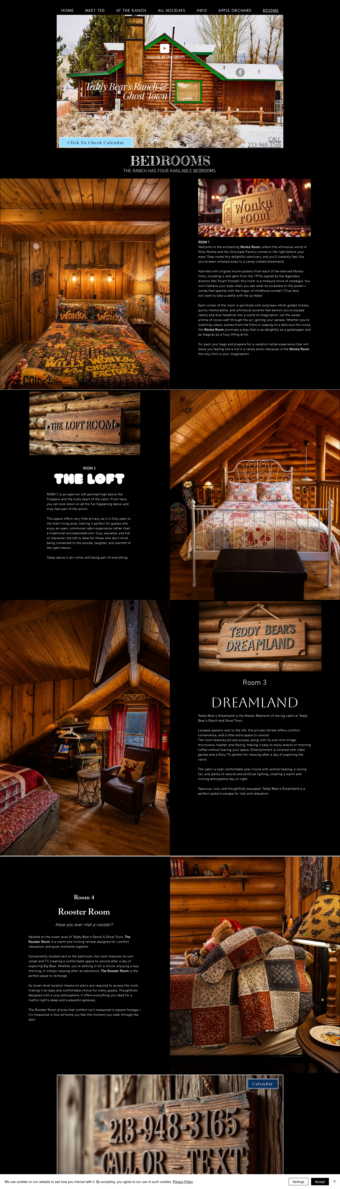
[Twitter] (79, 566)
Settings (298, 1181)
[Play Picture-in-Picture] (127, 449)
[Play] (164, 48)
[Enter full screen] (135, 449)
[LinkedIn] (87, 566)
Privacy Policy (183, 1181)
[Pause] (34, 449)
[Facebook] (240, 72)
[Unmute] (42, 449)
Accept (320, 1181)
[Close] (334, 1181)
